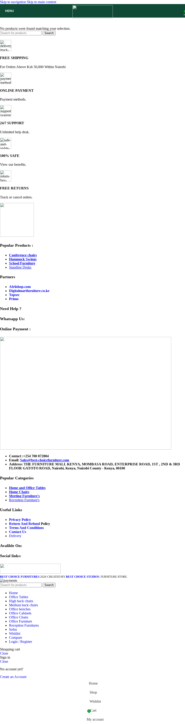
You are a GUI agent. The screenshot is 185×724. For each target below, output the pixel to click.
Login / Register (20, 642)
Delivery (15, 536)
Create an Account (13, 677)
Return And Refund (24, 524)
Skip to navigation (13, 2)
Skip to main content (41, 2)
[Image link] (17, 235)
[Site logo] (92, 17)
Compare (15, 637)
